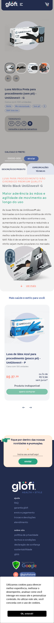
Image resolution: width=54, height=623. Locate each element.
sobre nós (19, 530)
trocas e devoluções (25, 517)
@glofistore (27, 574)
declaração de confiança (27, 544)
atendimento (21, 522)
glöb (16, 554)
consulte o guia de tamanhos (22, 129)
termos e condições (25, 539)
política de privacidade (26, 535)
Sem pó (36, 106)
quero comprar (27, 391)
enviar (31, 158)
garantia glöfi (21, 507)
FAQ (16, 503)
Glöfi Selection (12, 110)
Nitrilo (8, 106)
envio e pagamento (24, 512)
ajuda (17, 498)
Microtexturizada (22, 106)
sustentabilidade (23, 549)
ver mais (31, 285)
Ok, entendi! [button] (27, 613)
